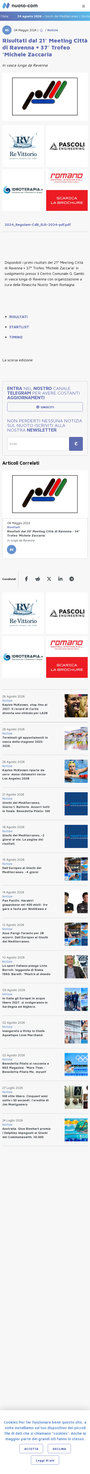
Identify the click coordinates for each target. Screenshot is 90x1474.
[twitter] (49, 579)
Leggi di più (45, 1460)
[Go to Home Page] (41, 30)
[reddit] (37, 579)
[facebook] (26, 579)
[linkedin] (60, 579)
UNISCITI (47, 407)
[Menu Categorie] (83, 5)
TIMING (16, 337)
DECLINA (59, 1449)
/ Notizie (50, 30)
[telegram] (71, 579)
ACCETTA (31, 1449)
